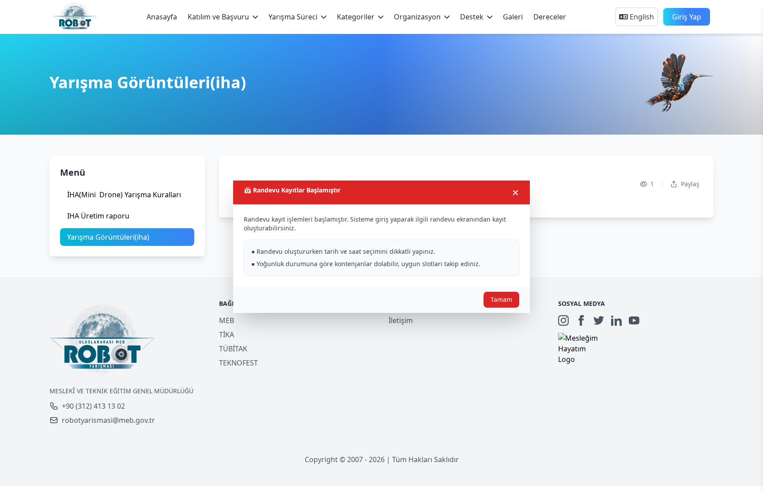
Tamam (501, 299)
